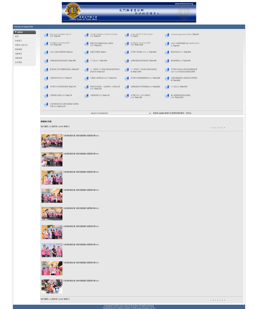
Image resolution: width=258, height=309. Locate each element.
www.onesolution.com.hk (146, 308)
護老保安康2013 (177, 52)
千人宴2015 (175, 87)
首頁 (17, 36)
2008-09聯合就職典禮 (58, 52)
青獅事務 (18, 49)
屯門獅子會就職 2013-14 (139, 52)
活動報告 (18, 54)
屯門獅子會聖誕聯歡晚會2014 (141, 78)
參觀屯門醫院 (95, 52)
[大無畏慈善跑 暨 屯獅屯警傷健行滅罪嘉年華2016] (52, 148)
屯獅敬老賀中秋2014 (57, 78)
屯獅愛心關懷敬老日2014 (99, 78)
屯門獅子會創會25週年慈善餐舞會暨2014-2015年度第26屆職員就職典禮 (184, 71)
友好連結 (18, 62)
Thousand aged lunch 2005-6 (181, 34)
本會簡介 (18, 41)
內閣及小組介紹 (21, 45)
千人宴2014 (94, 61)
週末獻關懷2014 (177, 61)
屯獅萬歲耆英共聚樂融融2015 (141, 87)
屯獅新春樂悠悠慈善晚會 (59, 61)
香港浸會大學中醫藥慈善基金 (60, 69)
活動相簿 (18, 58)
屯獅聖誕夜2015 (96, 95)
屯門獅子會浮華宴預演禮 (59, 87)
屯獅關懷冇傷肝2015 (57, 95)
